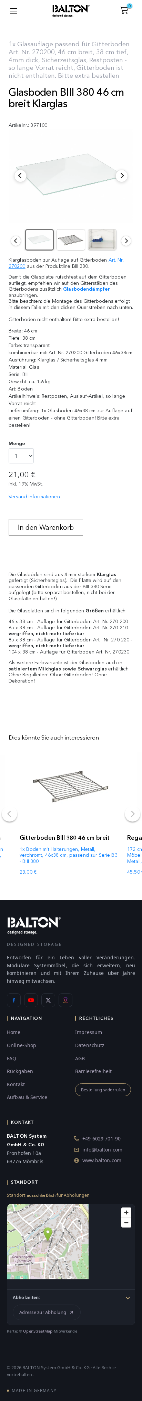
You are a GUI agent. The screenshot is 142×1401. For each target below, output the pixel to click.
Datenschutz (90, 1045)
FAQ (11, 1058)
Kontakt (16, 1084)
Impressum (88, 1032)
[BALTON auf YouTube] (31, 1000)
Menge (17, 443)
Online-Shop (22, 1045)
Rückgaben (20, 1071)
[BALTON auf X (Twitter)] (48, 1000)
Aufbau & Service (27, 1097)
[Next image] (126, 241)
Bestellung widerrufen (103, 1090)
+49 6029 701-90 (101, 1138)
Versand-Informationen (34, 497)
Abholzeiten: (26, 1297)
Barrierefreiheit (93, 1071)
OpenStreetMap (37, 1331)
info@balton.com (102, 1149)
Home (14, 1032)
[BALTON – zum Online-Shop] (34, 925)
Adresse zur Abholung (42, 1312)
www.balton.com (101, 1160)
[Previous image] (16, 241)
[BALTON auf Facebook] (14, 1000)
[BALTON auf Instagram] (65, 1000)
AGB (80, 1058)
